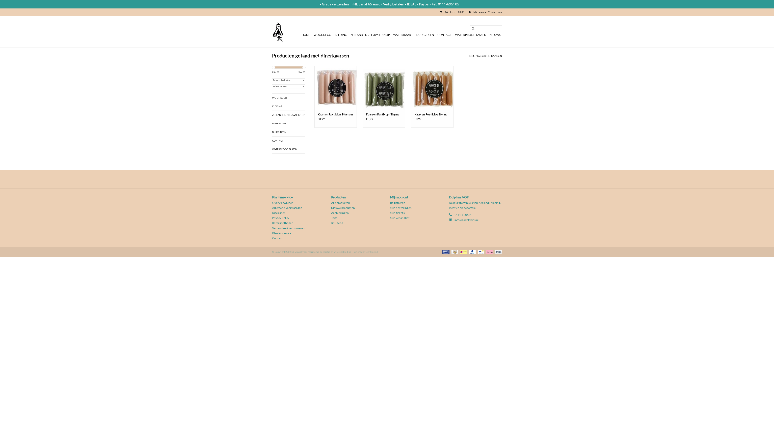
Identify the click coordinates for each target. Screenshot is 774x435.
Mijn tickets (397, 212)
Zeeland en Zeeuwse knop (370, 34)
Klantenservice (281, 233)
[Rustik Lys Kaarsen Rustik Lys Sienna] (432, 88)
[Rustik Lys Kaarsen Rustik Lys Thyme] (384, 88)
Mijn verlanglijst (400, 218)
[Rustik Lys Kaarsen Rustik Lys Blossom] (335, 88)
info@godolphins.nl (467, 220)
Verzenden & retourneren (288, 228)
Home (306, 34)
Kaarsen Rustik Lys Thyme (382, 114)
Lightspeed (372, 251)
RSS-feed (337, 223)
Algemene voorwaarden (287, 207)
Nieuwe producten (343, 207)
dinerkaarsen (493, 55)
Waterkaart (403, 34)
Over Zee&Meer (282, 202)
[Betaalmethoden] (445, 251)
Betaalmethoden (282, 223)
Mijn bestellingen (401, 207)
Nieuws (495, 34)
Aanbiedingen (340, 212)
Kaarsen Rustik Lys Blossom (335, 114)
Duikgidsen (425, 34)
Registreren (397, 202)
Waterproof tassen (470, 34)
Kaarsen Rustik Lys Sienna (430, 114)
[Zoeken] (472, 28)
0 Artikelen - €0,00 (454, 11)
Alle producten (340, 202)
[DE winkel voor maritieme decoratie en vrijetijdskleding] (277, 31)
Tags (480, 55)
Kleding (341, 34)
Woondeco (322, 34)
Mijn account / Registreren (487, 11)
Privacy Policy (280, 218)
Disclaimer (278, 212)
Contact (444, 34)
